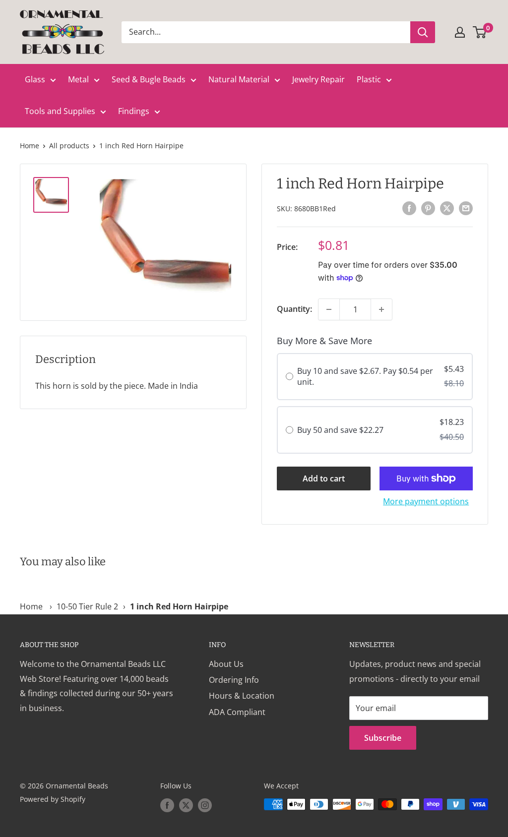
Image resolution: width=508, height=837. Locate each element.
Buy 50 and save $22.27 (340, 429)
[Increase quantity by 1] (381, 309)
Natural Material (238, 79)
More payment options (426, 501)
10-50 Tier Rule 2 (87, 606)
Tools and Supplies (60, 111)
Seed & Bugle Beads (149, 79)
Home (29, 145)
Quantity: (294, 308)
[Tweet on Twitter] (447, 208)
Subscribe (382, 737)
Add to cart (324, 478)
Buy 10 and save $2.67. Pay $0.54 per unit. (365, 376)
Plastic (369, 79)
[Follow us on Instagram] (205, 805)
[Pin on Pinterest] (428, 208)
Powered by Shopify (52, 799)
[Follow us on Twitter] (186, 805)
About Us (226, 663)
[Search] (422, 32)
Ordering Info (234, 679)
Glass (35, 79)
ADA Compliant (237, 712)
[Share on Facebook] (409, 208)
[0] (480, 32)
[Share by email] (466, 208)
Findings (133, 111)
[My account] (460, 32)
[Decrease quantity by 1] (328, 309)
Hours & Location (241, 695)
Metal (78, 79)
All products (69, 145)
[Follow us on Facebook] (167, 805)
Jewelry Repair (318, 79)
